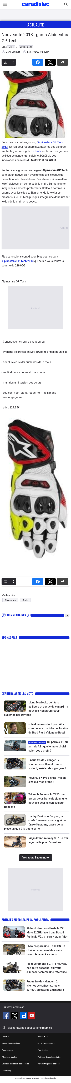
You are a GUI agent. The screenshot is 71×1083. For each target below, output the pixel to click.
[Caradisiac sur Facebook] (6, 1016)
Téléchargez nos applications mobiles (29, 1027)
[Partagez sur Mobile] (63, 61)
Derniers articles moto (17, 693)
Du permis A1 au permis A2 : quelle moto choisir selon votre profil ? (48, 746)
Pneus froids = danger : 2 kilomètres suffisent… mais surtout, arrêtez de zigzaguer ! (47, 764)
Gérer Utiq (6, 1071)
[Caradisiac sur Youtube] (31, 1016)
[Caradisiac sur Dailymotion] (24, 1016)
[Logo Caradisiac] (35, 7)
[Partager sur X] (51, 61)
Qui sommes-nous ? (46, 1043)
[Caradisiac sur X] (15, 1016)
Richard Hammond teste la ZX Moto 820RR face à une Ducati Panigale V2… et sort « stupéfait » (47, 932)
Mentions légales (9, 1057)
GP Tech (36, 151)
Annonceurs (43, 1036)
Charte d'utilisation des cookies (15, 1064)
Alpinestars (10, 600)
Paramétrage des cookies (49, 1064)
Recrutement (7, 1050)
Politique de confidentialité (49, 1057)
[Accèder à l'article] (15, 706)
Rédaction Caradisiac (11, 1043)
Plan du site (43, 1050)
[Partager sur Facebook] (38, 61)
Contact (5, 1036)
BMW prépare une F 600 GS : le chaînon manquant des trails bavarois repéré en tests (46, 950)
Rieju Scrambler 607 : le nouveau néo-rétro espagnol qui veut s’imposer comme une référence (47, 968)
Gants (25, 600)
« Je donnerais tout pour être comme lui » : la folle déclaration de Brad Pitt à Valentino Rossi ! (48, 728)
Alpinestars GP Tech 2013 (18, 261)
